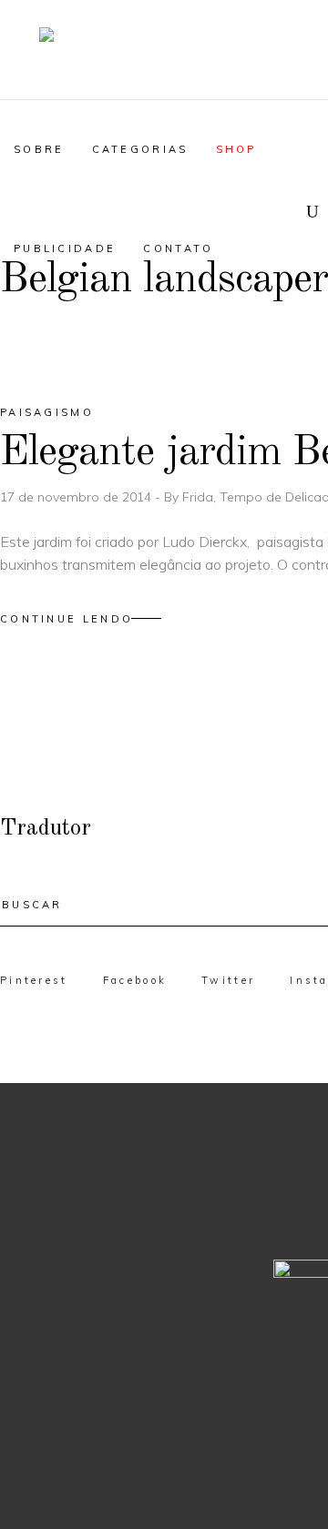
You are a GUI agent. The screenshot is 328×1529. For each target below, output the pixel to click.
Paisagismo (47, 412)
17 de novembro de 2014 (77, 497)
